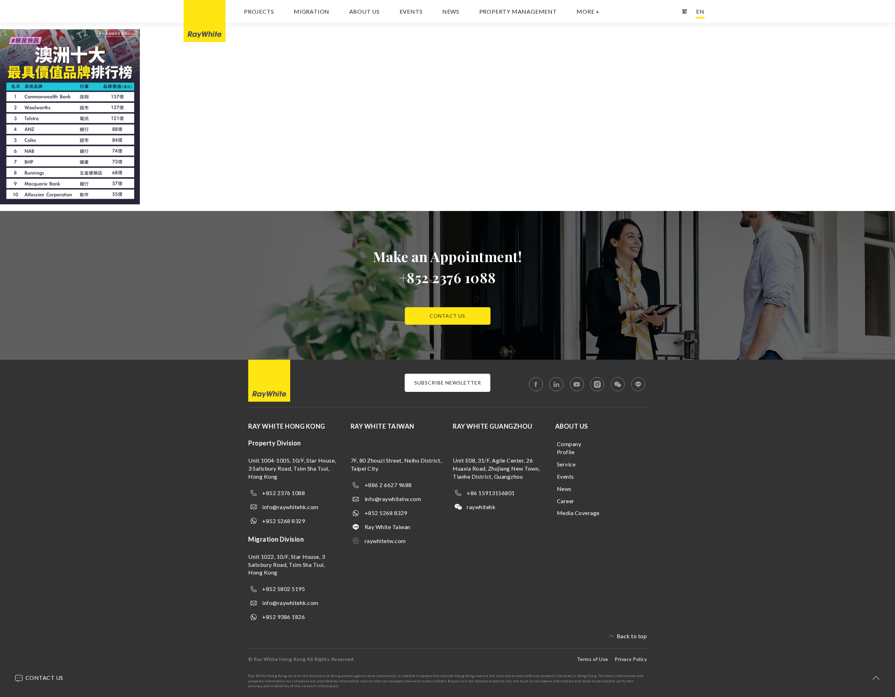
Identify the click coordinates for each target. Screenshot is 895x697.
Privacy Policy (631, 659)
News (450, 11)
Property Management (518, 11)
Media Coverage (578, 512)
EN (700, 11)
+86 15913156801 (491, 493)
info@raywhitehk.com (290, 507)
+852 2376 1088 (447, 277)
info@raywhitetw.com (393, 498)
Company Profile (569, 448)
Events (411, 11)
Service (566, 464)
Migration (311, 11)
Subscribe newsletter (447, 383)
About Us (364, 11)
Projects (259, 11)
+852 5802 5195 (283, 588)
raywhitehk (481, 507)
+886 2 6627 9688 (388, 484)
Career (565, 501)
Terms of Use (592, 659)
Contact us (447, 316)
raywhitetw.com (385, 540)
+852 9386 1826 (283, 616)
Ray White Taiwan (387, 526)
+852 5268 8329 (283, 521)
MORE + (588, 11)
